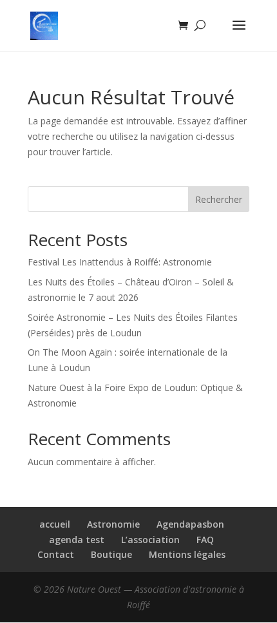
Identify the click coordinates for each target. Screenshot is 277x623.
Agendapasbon (190, 524)
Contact (55, 554)
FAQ (205, 539)
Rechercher (218, 199)
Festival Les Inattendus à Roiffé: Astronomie (120, 262)
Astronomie (113, 524)
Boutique (111, 554)
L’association (150, 539)
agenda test (76, 539)
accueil (54, 524)
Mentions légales (187, 554)
